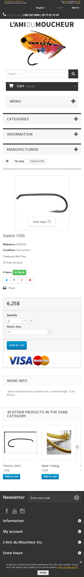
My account (13, 531)
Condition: (9, 250)
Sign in (75, 7)
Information (20, 134)
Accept (43, 573)
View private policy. (68, 567)
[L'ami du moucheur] (42, 44)
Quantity (12, 315)
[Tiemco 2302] (20, 442)
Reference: (9, 244)
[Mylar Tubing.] (59, 442)
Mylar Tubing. (51, 466)
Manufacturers (22, 149)
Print (12, 288)
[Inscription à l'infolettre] (42, 2)
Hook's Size (14, 326)
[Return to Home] (7, 161)
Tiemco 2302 (12, 466)
